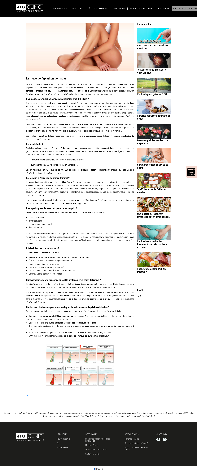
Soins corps (78, 8)
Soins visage (119, 8)
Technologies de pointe (141, 8)
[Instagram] (165, 439)
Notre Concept (60, 8)
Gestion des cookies (92, 454)
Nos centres (163, 8)
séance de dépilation (61, 99)
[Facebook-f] (158, 439)
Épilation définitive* (98, 8)
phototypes (62, 233)
